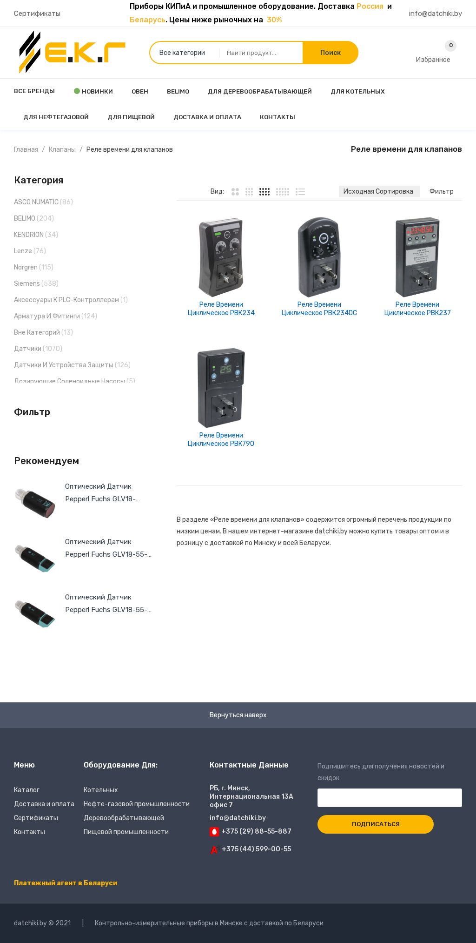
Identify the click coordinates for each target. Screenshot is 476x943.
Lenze (23, 251)
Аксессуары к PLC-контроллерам (66, 300)
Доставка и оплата (44, 804)
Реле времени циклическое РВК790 (221, 439)
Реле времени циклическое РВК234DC (319, 309)
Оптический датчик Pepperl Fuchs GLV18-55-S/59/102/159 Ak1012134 (106, 554)
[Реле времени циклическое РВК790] (221, 388)
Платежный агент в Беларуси (65, 883)
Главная (26, 150)
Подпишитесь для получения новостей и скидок (380, 772)
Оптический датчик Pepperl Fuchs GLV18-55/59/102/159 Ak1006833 (108, 499)
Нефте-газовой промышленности (137, 804)
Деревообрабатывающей (124, 818)
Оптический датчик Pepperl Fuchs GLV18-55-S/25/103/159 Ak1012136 (106, 609)
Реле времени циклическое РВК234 (221, 309)
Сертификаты (37, 13)
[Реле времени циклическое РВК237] (418, 257)
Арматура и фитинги (47, 316)
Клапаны (62, 150)
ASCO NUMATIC (36, 202)
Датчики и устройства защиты (63, 365)
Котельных (101, 790)
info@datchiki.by (435, 13)
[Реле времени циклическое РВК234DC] (319, 257)
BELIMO (24, 218)
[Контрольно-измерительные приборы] (72, 52)
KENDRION (29, 235)
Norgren (26, 267)
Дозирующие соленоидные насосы (69, 381)
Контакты (29, 832)
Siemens (27, 284)
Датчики (27, 349)
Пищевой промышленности (126, 832)
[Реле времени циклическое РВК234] (221, 257)
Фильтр (442, 191)
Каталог (27, 790)
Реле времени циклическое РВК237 (417, 309)
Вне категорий (37, 333)
